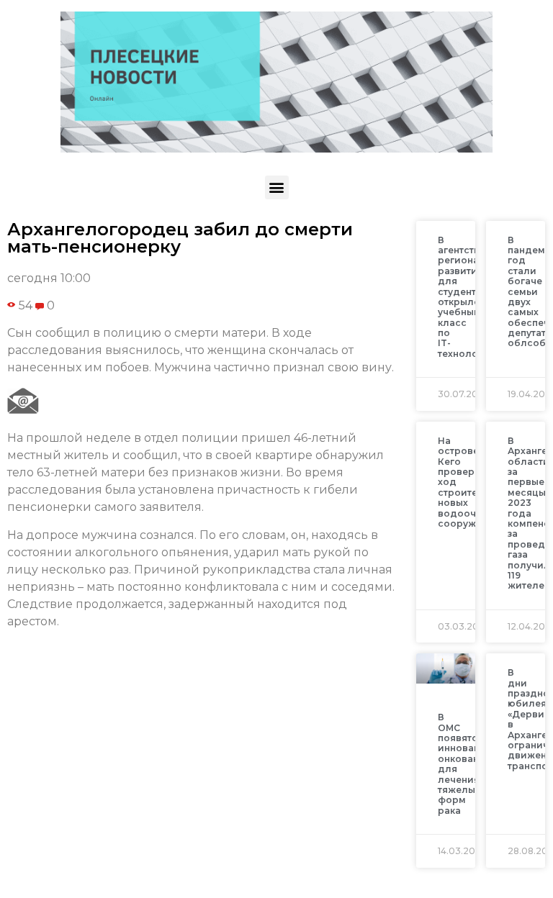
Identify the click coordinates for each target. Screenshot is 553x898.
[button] (277, 187)
